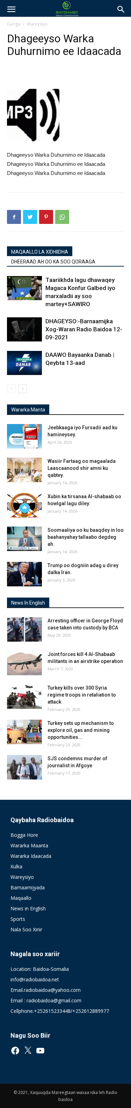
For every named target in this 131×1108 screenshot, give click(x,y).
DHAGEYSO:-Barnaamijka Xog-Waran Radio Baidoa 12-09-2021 (83, 329)
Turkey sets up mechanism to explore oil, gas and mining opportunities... (81, 730)
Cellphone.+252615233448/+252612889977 (59, 1011)
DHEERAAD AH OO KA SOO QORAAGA (53, 261)
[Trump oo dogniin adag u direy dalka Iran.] (24, 574)
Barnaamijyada (27, 887)
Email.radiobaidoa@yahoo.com (45, 990)
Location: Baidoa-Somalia (39, 969)
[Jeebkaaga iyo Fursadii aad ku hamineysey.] (24, 436)
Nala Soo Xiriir (26, 929)
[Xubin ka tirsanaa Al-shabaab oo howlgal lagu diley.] (24, 505)
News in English (28, 908)
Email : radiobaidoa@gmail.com (45, 1000)
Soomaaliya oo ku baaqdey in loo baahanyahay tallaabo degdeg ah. (86, 537)
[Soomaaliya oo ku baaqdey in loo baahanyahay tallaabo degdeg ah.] (24, 539)
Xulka (16, 866)
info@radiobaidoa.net (34, 979)
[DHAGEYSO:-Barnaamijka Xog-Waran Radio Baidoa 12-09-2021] (24, 329)
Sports (17, 919)
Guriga (13, 24)
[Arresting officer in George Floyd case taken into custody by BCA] (24, 629)
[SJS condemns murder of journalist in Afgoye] (24, 767)
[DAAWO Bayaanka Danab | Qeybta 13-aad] (24, 363)
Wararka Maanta (29, 845)
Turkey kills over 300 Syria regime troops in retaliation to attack (82, 695)
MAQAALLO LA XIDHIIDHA (39, 252)
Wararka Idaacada (30, 856)
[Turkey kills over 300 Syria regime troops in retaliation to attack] (24, 696)
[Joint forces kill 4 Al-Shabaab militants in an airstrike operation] (24, 663)
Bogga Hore (24, 835)
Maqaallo (20, 898)
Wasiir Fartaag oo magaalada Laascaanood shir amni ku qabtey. (82, 468)
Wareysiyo (37, 24)
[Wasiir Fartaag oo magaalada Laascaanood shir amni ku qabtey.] (24, 470)
